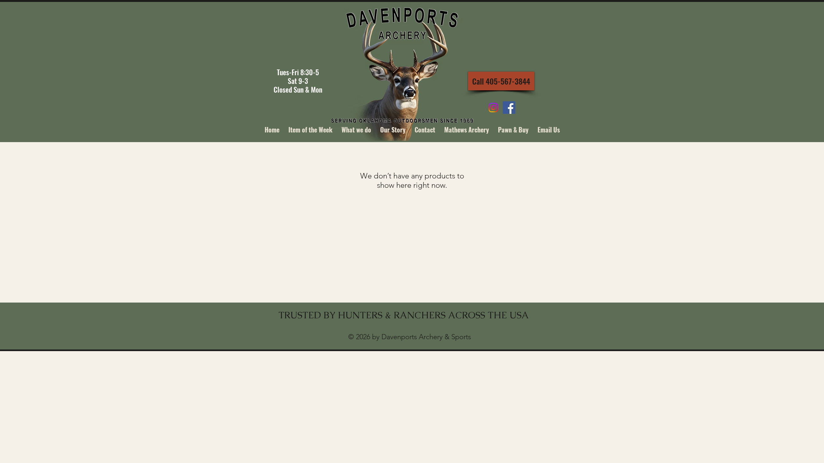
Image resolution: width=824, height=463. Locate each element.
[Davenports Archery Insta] (493, 107)
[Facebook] (509, 107)
